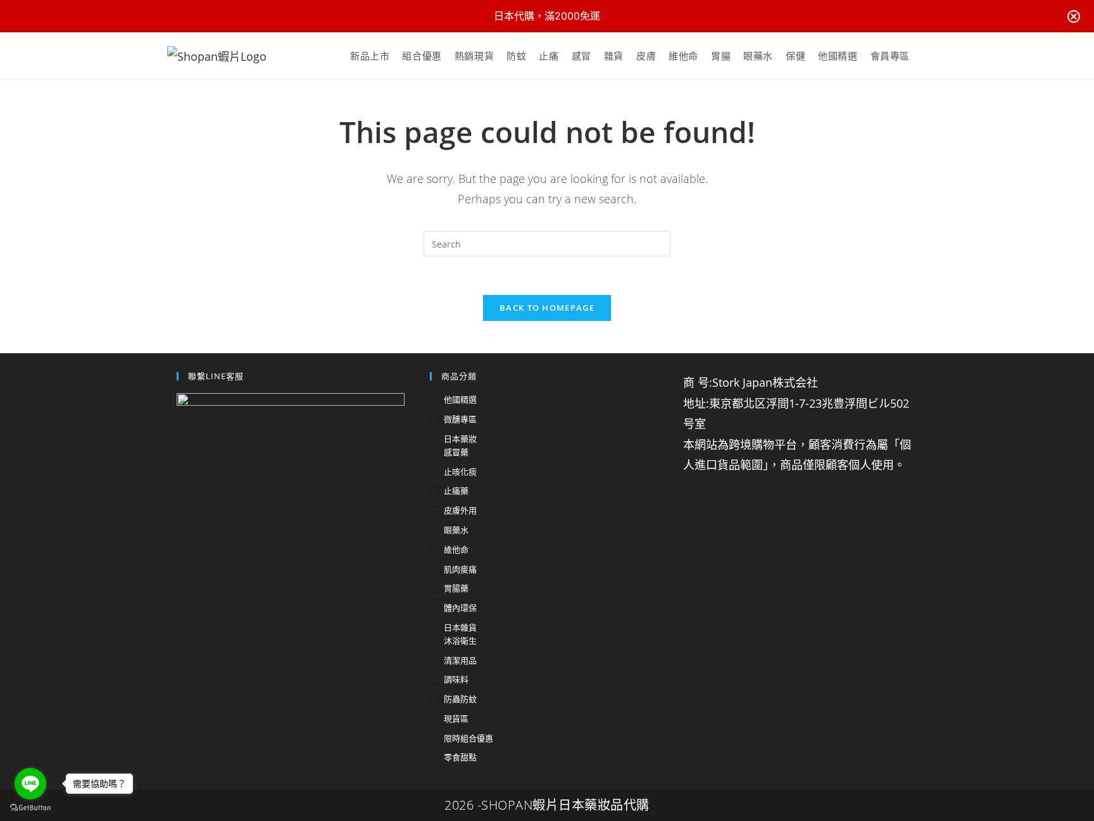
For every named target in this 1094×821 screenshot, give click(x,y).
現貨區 (456, 718)
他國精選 (460, 399)
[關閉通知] (1073, 16)
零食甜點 (460, 757)
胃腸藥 (456, 588)
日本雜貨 (460, 627)
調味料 (456, 679)
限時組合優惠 (468, 738)
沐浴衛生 (460, 640)
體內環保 (460, 607)
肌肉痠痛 (460, 569)
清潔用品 (460, 660)
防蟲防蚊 (460, 699)
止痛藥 (456, 490)
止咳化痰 (460, 471)
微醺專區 (460, 419)
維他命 (456, 549)
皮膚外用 (460, 510)
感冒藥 (456, 452)
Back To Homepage (547, 307)
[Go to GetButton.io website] (30, 808)
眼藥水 (456, 530)
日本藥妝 (460, 438)
